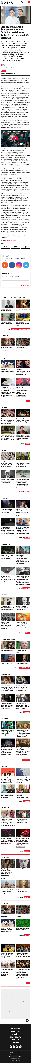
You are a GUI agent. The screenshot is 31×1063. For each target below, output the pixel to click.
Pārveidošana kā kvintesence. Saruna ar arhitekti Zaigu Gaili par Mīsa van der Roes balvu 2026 (8, 689)
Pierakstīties (24, 285)
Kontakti (15, 1043)
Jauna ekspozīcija (6, 348)
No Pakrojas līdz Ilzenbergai (21, 890)
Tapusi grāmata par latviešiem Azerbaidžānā (22, 795)
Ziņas (4, 358)
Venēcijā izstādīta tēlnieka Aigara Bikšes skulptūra (23, 464)
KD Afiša (5, 904)
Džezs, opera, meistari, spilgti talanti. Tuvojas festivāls (23, 437)
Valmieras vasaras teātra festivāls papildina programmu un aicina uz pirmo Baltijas (7, 530)
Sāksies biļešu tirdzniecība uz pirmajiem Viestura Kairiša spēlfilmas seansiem (7, 625)
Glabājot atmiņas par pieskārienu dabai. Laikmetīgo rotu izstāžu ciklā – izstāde (23, 483)
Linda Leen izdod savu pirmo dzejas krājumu (7, 795)
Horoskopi (15, 1031)
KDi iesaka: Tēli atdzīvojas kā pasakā (7, 371)
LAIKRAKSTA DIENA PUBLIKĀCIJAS (13, 298)
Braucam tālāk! (7, 650)
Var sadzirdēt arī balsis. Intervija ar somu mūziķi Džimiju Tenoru (22, 706)
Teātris (5, 498)
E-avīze (15, 1034)
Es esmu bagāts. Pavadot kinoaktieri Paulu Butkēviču (22, 607)
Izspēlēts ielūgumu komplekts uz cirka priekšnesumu (8, 841)
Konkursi (5, 808)
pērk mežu (14, 997)
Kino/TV (5, 595)
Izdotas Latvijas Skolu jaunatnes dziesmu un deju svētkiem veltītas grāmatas (23, 780)
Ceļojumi (5, 858)
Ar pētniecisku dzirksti (23, 309)
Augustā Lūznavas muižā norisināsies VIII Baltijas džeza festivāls (7, 437)
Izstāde (22, 869)
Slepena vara (22, 663)
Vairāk (8, 329)
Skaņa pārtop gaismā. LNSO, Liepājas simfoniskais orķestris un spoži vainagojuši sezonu (23, 752)
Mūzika (3, 70)
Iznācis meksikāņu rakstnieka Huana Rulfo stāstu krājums (7, 780)
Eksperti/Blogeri (8, 639)
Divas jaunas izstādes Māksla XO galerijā (23, 928)
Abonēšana (15, 1029)
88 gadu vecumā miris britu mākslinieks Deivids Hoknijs (7, 481)
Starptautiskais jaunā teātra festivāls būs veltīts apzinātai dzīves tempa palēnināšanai (22, 530)
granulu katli (7, 1011)
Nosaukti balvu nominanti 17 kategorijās (7, 511)
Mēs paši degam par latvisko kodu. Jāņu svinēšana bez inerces (23, 955)
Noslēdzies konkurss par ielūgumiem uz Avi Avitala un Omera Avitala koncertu (8, 823)
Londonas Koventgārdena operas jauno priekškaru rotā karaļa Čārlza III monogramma (23, 373)
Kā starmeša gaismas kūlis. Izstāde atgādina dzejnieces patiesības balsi (23, 580)
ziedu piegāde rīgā (8, 996)
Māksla (5, 450)
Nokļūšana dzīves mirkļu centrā (7, 322)
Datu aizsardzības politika (15, 1056)
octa (24, 1001)
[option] (15, 15)
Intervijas (6, 674)
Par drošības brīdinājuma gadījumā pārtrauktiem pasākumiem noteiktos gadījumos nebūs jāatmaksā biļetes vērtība (8, 392)
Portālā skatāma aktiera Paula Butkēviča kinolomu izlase (7, 608)
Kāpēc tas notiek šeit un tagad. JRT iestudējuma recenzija (23, 733)
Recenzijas (6, 719)
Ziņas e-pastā (15, 1037)
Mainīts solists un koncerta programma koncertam (7, 421)
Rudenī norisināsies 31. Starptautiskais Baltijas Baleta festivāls (7, 955)
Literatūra (6, 544)
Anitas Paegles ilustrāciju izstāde (6, 929)
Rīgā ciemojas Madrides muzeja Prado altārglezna (6, 873)
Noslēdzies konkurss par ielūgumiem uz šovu (22, 841)
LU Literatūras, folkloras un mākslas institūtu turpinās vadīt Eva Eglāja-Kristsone (8, 579)
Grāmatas (6, 766)
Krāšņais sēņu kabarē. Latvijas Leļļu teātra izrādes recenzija (7, 732)
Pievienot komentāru (8, 73)
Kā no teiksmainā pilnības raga (7, 309)
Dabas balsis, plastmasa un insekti (22, 323)
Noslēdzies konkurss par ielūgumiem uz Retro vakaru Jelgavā (23, 821)
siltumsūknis (21, 1013)
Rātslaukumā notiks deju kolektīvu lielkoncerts (7, 972)
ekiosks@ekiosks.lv (15, 1060)
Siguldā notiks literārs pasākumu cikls (7, 557)
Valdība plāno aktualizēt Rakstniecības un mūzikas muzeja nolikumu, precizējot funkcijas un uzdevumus (22, 560)
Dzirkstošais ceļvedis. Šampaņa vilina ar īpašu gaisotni (7, 891)
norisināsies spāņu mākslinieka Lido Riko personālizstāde (7, 465)
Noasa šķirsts (7, 663)
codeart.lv (18, 1058)
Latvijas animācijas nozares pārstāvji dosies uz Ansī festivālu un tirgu (22, 625)
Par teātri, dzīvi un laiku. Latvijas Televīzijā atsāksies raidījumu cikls (22, 512)
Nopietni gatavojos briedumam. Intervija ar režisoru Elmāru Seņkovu (7, 706)
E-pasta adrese (5, 279)
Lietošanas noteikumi (15, 1054)
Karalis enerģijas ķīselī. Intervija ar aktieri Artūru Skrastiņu (21, 688)
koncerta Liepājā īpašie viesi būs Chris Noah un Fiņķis (23, 420)
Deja (3, 942)
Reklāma (15, 1040)
